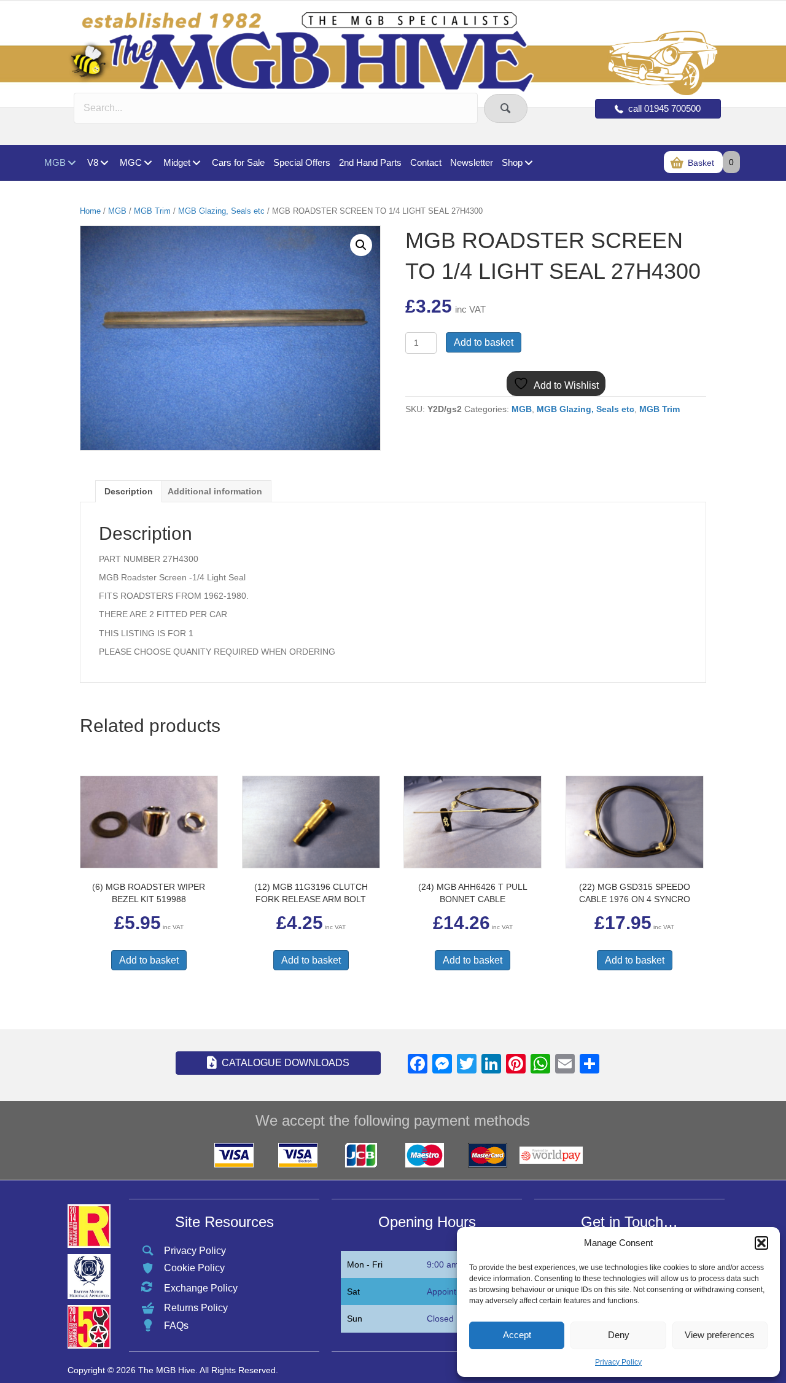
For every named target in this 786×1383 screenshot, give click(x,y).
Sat (353, 1291)
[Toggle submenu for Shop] (528, 163)
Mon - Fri (365, 1264)
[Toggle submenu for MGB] (71, 163)
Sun (354, 1318)
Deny (618, 1335)
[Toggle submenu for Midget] (196, 163)
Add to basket (483, 342)
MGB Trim (152, 211)
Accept (517, 1335)
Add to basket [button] (149, 960)
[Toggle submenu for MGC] (147, 163)
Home (90, 211)
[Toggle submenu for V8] (104, 163)
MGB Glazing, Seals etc (221, 211)
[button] (761, 1243)
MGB (117, 211)
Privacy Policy (618, 1362)
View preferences (720, 1335)
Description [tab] (128, 491)
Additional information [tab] (215, 491)
